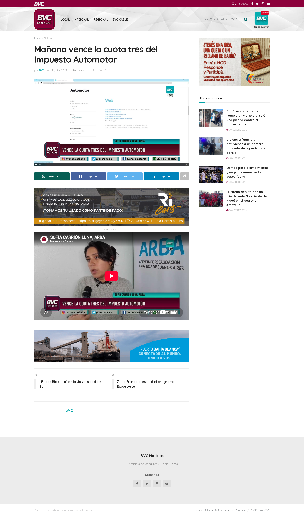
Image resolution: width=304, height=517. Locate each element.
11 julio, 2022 (59, 70)
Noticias (48, 37)
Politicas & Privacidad (217, 510)
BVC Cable (120, 19)
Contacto (240, 510)
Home (37, 37)
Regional (100, 19)
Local (65, 19)
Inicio (196, 510)
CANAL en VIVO (260, 510)
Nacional (81, 19)
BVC (42, 70)
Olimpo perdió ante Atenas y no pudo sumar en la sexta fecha (247, 172)
